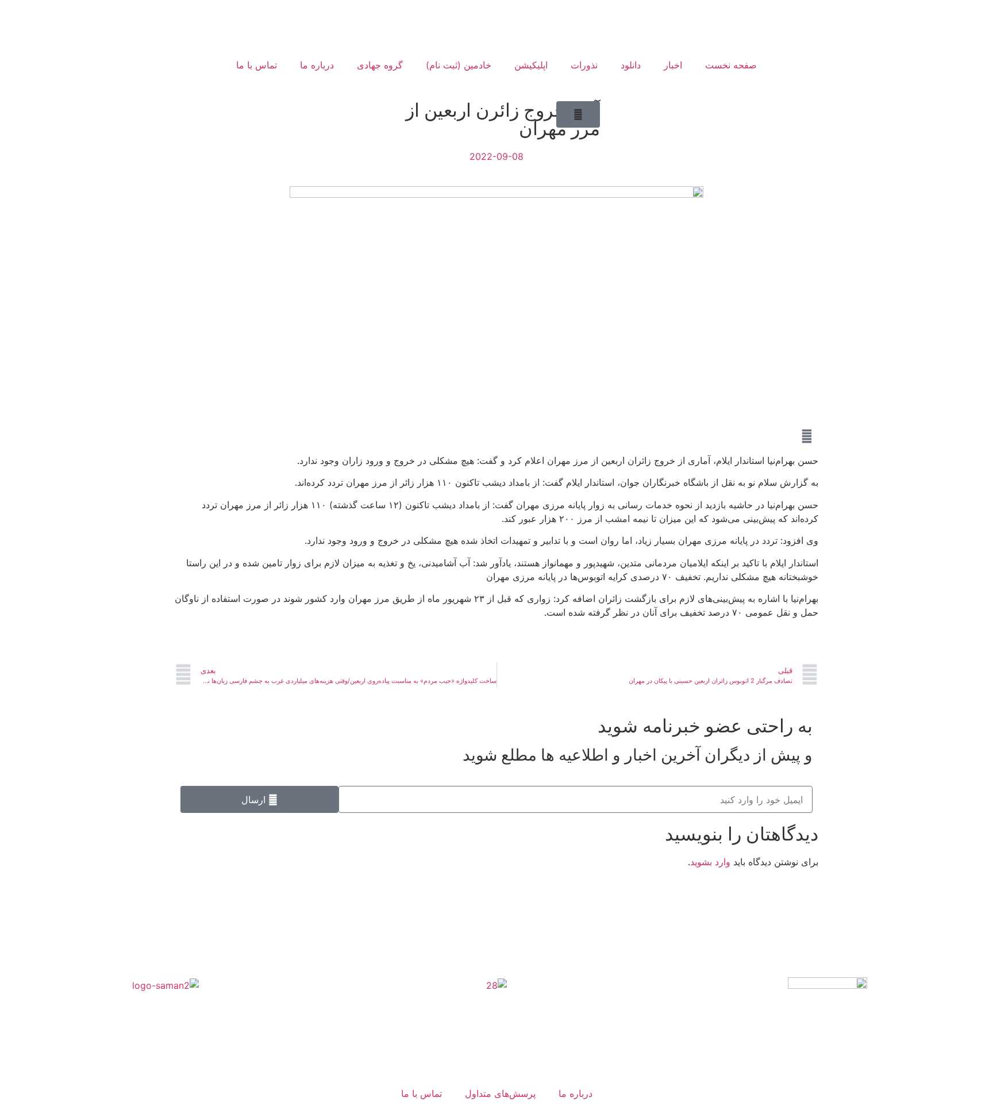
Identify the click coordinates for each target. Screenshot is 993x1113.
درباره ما (317, 65)
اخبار (673, 65)
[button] (578, 114)
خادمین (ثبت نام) (458, 65)
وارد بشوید (710, 862)
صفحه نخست (731, 65)
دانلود (631, 65)
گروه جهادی (380, 65)
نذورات (584, 65)
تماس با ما (256, 65)
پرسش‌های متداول (500, 1093)
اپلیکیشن (531, 65)
